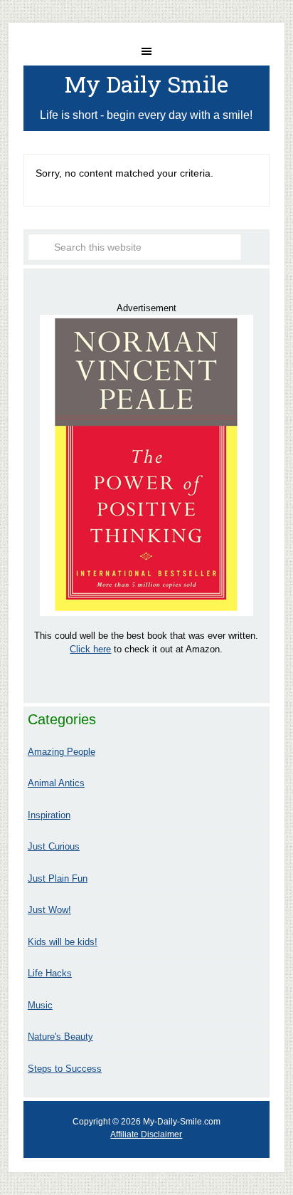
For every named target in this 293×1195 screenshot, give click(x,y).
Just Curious (54, 846)
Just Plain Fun (57, 878)
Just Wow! (49, 909)
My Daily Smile (146, 83)
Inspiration (49, 815)
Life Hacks (50, 973)
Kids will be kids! (62, 941)
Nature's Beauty (60, 1036)
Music (40, 1005)
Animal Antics (56, 783)
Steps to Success (65, 1068)
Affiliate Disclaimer (146, 1134)
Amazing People (61, 751)
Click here (90, 649)
